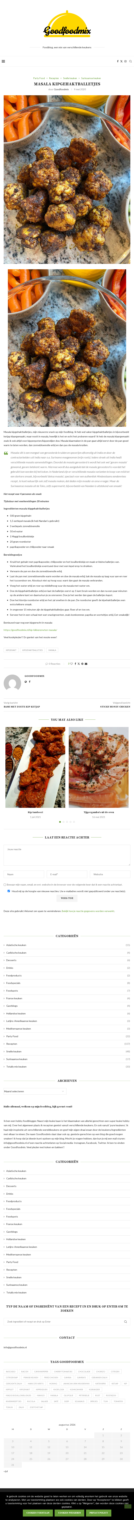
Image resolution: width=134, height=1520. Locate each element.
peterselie (84, 1395)
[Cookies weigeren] (127, 1506)
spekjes (94, 1401)
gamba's (81, 1377)
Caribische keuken (68, 952)
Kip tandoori (35, 812)
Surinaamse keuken (68, 1059)
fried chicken (51, 1377)
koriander (94, 1389)
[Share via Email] (86, 663)
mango (40, 1395)
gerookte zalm (14, 1383)
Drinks (68, 967)
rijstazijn (111, 1395)
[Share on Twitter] (78, 663)
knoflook (58, 1389)
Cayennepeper (41, 1371)
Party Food (68, 1036)
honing (53, 1383)
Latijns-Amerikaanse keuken (68, 1020)
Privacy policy (99, 1512)
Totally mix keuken (68, 1066)
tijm (105, 1401)
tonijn (9, 1407)
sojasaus (79, 1401)
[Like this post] (71, 663)
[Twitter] (121, 61)
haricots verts (35, 1383)
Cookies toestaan (37, 1512)
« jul (6, 1471)
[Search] (130, 61)
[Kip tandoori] (35, 767)
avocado (10, 1371)
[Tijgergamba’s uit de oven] (99, 767)
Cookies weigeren (69, 1512)
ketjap (115, 1383)
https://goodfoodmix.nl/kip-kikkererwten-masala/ (30, 629)
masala (52, 650)
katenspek (100, 1383)
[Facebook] (117, 61)
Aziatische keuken (68, 944)
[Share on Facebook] (75, 663)
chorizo (100, 1371)
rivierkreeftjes (13, 1401)
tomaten (118, 1401)
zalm (21, 1407)
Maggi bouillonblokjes (18, 1395)
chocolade (84, 1371)
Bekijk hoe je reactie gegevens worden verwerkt (88, 911)
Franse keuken (68, 998)
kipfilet (10, 1389)
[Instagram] (125, 61)
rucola (31, 1401)
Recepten (68, 1043)
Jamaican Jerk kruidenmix (76, 1383)
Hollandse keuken (68, 1013)
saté (56, 1401)
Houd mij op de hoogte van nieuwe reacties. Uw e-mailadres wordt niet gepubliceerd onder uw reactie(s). (68, 891)
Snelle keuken (68, 1051)
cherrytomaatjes (63, 1371)
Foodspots (68, 990)
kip (125, 1383)
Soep (66, 1401)
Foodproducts (68, 975)
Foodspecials (68, 982)
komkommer (76, 1389)
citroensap (12, 1377)
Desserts (68, 960)
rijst (97, 1395)
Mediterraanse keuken (68, 1028)
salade (44, 1401)
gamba (67, 1377)
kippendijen (41, 1389)
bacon (24, 1371)
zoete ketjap (36, 1407)
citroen (115, 1371)
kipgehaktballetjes (32, 650)
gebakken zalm (99, 1377)
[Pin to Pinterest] (82, 663)
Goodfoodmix (61, 89)
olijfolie (68, 1395)
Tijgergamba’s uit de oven (99, 812)
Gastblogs (68, 1005)
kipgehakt (11, 650)
